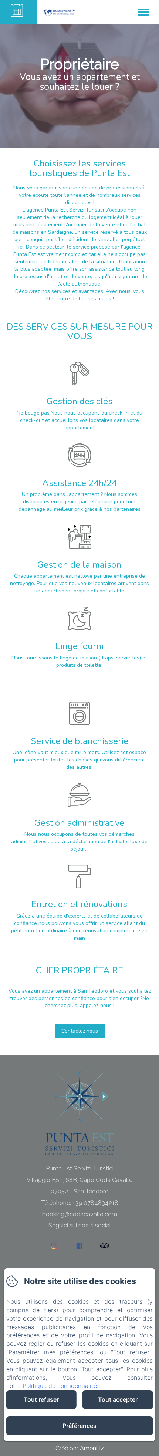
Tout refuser (41, 1399)
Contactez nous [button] (79, 1030)
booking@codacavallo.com (79, 1214)
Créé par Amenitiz (79, 1448)
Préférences (79, 1425)
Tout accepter (118, 1399)
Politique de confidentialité (60, 1385)
